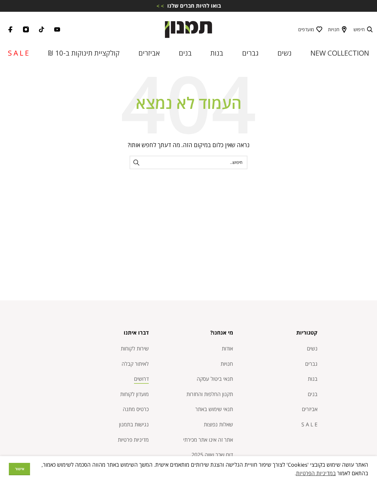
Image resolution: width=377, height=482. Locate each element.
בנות (313, 378)
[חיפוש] (136, 162)
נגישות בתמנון (134, 424)
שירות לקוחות (135, 348)
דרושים (141, 378)
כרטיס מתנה (136, 409)
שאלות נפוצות (218, 424)
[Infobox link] (188, 5)
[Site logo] (188, 28)
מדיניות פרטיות (133, 439)
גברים (311, 363)
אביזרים (310, 409)
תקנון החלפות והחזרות (209, 394)
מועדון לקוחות (134, 394)
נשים (312, 348)
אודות (227, 348)
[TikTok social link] (41, 29)
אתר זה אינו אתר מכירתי (208, 439)
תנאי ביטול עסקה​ (215, 378)
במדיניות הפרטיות (316, 473)
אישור (19, 468)
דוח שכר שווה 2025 (212, 454)
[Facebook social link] (10, 29)
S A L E (309, 424)
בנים (313, 394)
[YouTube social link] (57, 29)
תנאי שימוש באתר (214, 409)
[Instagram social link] (26, 29)
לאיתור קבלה (135, 363)
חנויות (333, 29)
